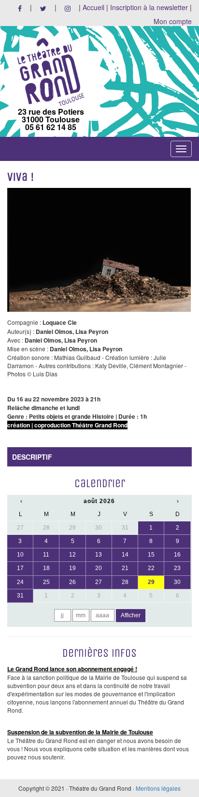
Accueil (93, 7)
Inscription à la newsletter (149, 7)
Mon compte (173, 21)
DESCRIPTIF (32, 457)
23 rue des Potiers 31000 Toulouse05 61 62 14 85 (51, 118)
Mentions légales (158, 788)
